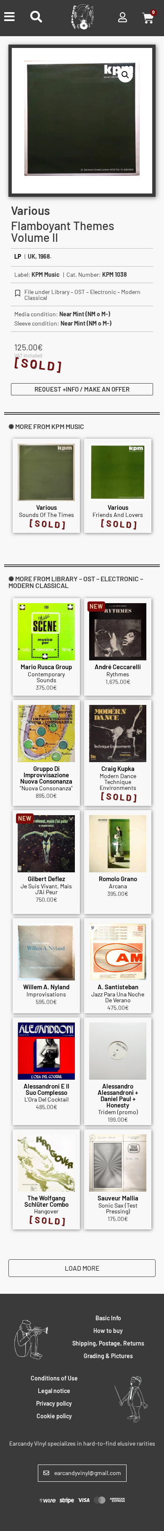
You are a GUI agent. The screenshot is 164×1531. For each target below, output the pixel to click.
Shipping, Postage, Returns (108, 1343)
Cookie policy (54, 1416)
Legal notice (54, 1390)
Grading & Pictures (108, 1355)
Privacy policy (54, 1403)
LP (17, 256)
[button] (125, 74)
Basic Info (108, 1318)
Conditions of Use (54, 1378)
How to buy (108, 1330)
